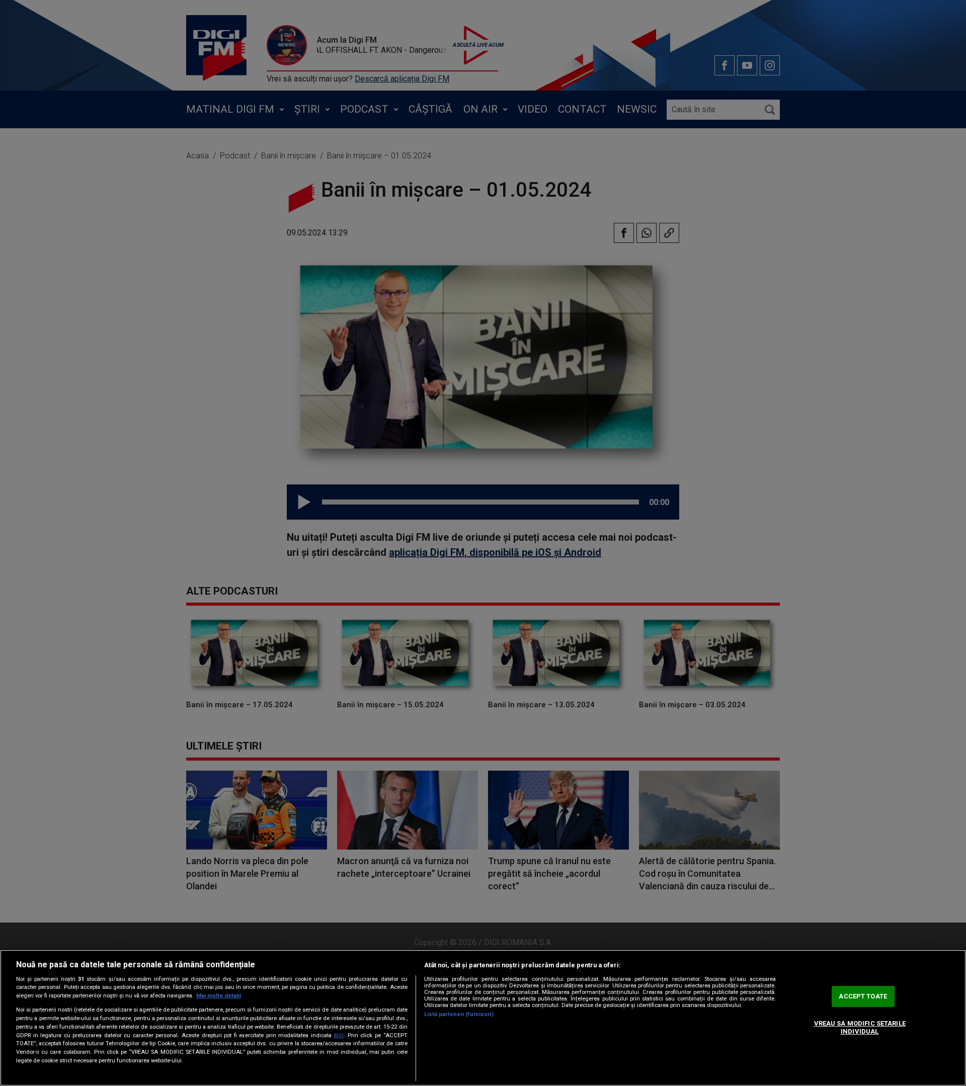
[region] (483, 1018)
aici (339, 1035)
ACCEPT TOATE (863, 996)
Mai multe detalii (218, 995)
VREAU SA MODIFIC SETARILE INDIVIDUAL (860, 1027)
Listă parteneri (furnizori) (459, 1014)
